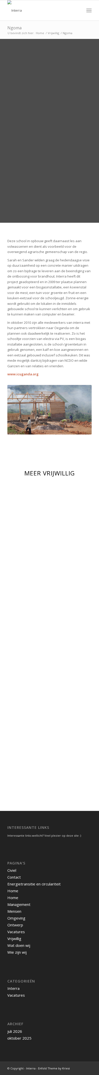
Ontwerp (15, 924)
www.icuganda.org (23, 374)
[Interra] (41, 10)
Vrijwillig (14, 938)
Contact (14, 877)
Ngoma (14, 28)
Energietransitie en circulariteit (34, 883)
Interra (13, 988)
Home (12, 890)
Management (18, 904)
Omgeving (16, 918)
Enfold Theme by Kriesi (54, 1068)
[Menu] (89, 10)
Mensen (14, 911)
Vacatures (16, 931)
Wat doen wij (18, 945)
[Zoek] (78, 10)
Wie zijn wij (17, 952)
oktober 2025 (19, 1038)
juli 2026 (14, 1031)
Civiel (11, 870)
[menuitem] (78, 10)
